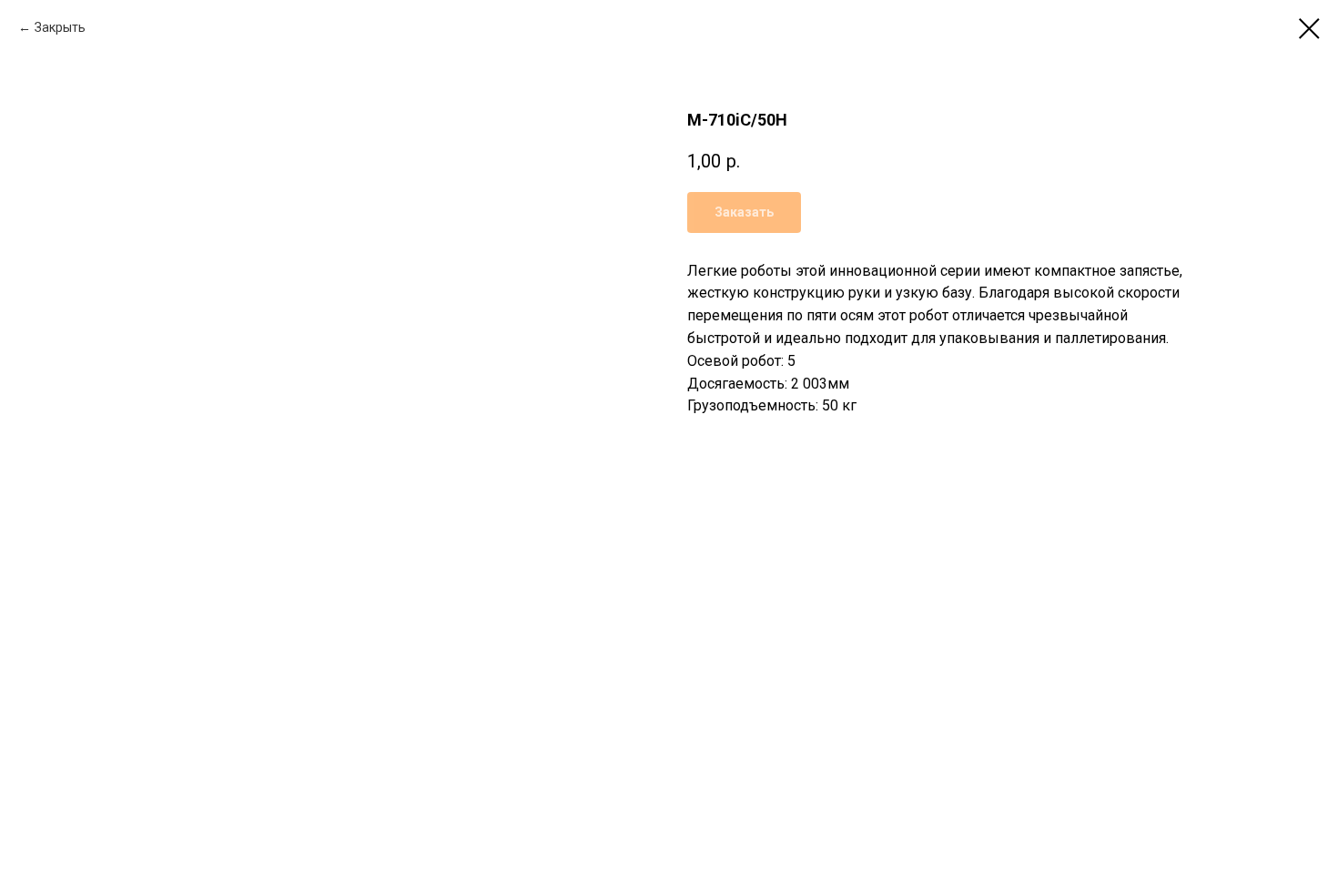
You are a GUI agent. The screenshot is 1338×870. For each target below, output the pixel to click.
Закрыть (60, 27)
